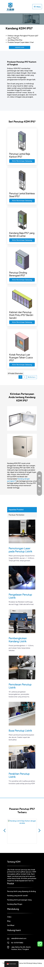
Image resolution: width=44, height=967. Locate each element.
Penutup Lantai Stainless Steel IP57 (22, 195)
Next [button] (39, 830)
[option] (22, 833)
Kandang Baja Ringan (14, 904)
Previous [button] (5, 830)
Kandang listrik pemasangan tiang (19, 900)
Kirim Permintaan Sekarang (22, 161)
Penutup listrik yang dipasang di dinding (21, 891)
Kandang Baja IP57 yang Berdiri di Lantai (21, 234)
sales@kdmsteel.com (18, 938)
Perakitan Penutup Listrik (19, 775)
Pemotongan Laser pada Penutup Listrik (20, 550)
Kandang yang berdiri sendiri (17, 895)
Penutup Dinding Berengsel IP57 (18, 274)
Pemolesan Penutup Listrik (20, 686)
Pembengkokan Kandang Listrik (18, 640)
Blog (8, 921)
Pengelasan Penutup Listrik (20, 596)
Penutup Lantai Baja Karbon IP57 (19, 155)
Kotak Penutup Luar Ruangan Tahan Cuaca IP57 (21, 357)
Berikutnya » (32, 377)
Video (9, 917)
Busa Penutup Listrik (20, 730)
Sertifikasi (10, 925)
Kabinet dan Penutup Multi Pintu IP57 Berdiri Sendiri (21, 315)
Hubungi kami (19, 47)
